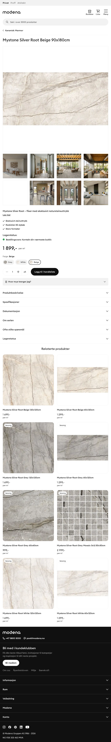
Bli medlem (11, 662)
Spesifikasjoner (11, 302)
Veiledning (8, 698)
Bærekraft (44, 670)
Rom (5, 689)
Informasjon (9, 680)
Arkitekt (21, 3)
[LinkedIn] (21, 727)
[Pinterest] (15, 727)
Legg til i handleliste (45, 271)
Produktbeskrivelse (13, 292)
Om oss (6, 670)
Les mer (7, 215)
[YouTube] (27, 727)
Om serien (8, 320)
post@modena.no (36, 638)
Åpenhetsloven (20, 670)
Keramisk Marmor (14, 30)
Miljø (33, 670)
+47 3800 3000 (13, 638)
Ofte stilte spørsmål (13, 329)
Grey (10, 262)
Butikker (89, 14)
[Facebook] (9, 727)
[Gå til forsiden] (12, 12)
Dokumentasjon (11, 311)
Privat (6, 3)
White (23, 262)
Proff (13, 3)
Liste (98, 14)
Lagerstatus (9, 338)
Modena (7, 707)
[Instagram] (4, 727)
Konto (6, 717)
